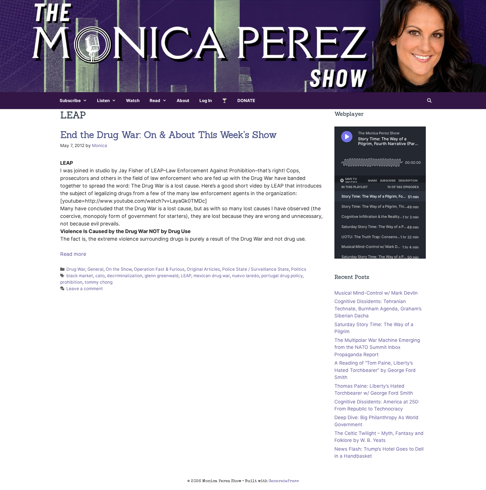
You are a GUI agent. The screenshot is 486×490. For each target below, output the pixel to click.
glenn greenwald (162, 275)
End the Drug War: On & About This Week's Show (168, 135)
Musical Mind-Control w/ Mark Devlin (376, 293)
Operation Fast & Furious (159, 269)
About (183, 100)
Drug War (75, 269)
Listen (103, 100)
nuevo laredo (245, 275)
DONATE (246, 100)
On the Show (119, 269)
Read (155, 100)
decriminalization (124, 275)
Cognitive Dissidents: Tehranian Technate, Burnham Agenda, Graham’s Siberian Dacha (378, 309)
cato (100, 275)
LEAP (186, 275)
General (95, 269)
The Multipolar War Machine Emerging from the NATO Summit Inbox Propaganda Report (377, 347)
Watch (133, 100)
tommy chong (98, 282)
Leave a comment (84, 288)
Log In (205, 100)
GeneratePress (284, 481)
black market (79, 275)
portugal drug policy (282, 275)
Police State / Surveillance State (255, 269)
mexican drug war (212, 275)
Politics (298, 269)
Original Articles (203, 269)
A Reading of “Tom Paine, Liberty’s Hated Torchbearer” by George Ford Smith (375, 370)
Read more (73, 254)
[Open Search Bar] (429, 100)
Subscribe (70, 100)
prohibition (71, 282)
